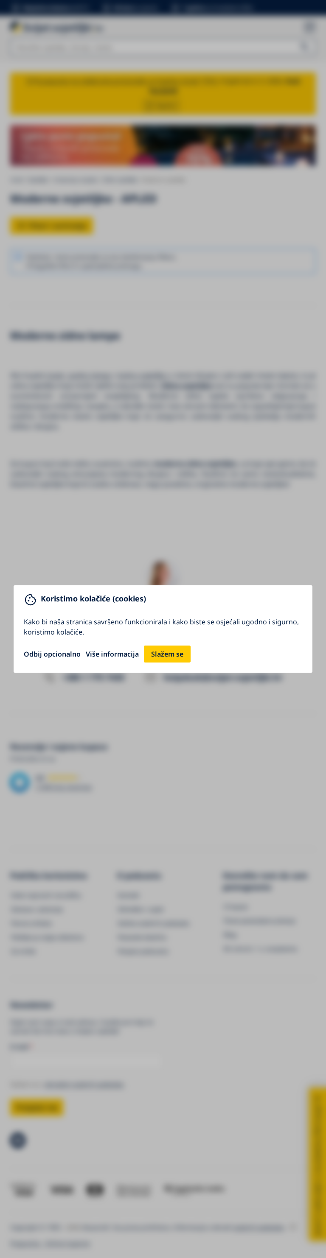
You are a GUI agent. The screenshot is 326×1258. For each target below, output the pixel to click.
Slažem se (167, 654)
